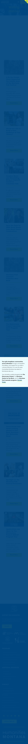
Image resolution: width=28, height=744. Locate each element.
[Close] (26, 2)
